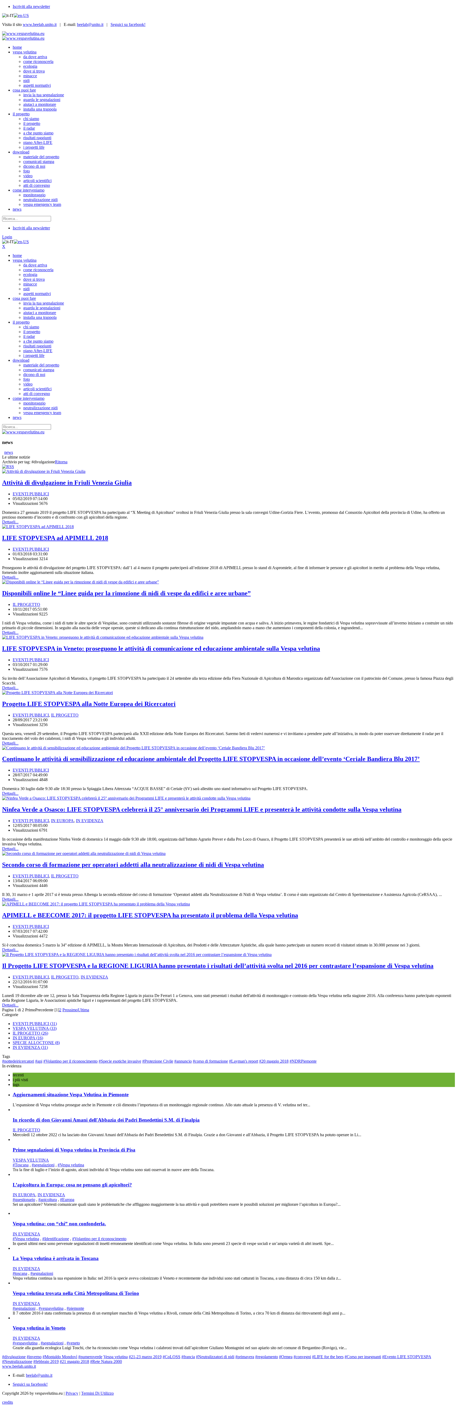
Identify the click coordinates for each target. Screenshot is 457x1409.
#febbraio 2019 (46, 1361)
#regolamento (266, 1356)
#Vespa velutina (71, 1165)
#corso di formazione (210, 1061)
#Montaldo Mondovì (60, 1356)
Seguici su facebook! (128, 24)
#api (38, 1061)
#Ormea (286, 1356)
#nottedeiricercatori (18, 1061)
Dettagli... (10, 522)
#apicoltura (47, 1199)
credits (7, 1402)
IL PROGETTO (26, 604)
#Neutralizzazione (17, 1361)
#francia (188, 1356)
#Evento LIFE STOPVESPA (406, 1356)
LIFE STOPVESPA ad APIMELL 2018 (55, 537)
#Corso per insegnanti (363, 1356)
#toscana (20, 1273)
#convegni (302, 1356)
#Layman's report (243, 1061)
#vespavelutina (51, 1308)
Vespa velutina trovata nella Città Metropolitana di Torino (76, 1293)
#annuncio (183, 1061)
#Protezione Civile (157, 1061)
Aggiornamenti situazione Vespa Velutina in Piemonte (71, 1094)
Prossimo (70, 1010)
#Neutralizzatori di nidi (215, 1356)
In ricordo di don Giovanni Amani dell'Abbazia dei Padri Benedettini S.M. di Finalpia (106, 1120)
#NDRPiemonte (303, 1061)
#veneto (73, 1343)
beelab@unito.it (90, 24)
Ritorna (61, 462)
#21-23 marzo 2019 (145, 1356)
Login (7, 237)
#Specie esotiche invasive (120, 1061)
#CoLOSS (171, 1356)
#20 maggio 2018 (274, 1061)
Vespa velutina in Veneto (39, 1328)
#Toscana (21, 1165)
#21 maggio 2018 (74, 1361)
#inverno (34, 1356)
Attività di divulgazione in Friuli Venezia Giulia (67, 482)
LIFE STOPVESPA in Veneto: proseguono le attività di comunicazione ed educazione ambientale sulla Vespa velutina (161, 648)
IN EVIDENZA (89, 820)
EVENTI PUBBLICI (31, 494)
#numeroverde (90, 1356)
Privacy (72, 1393)
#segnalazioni (43, 1165)
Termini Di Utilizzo (97, 1393)
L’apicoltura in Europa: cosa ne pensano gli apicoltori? (72, 1185)
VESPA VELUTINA (35, 1028)
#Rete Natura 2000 (106, 1361)
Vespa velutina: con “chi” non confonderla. (59, 1223)
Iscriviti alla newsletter (31, 6)
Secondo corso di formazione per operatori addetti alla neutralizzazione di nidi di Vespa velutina (133, 864)
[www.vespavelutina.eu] (23, 33)
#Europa (67, 1199)
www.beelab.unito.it (40, 24)
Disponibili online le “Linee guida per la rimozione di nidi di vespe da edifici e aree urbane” (126, 593)
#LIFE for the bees (328, 1356)
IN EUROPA (62, 820)
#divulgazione (14, 1356)
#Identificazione (55, 1238)
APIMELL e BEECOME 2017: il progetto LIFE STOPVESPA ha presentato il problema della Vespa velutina (150, 915)
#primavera (244, 1356)
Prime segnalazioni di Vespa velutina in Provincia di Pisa (74, 1150)
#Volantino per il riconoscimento (70, 1061)
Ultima (83, 1010)
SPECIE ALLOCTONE (36, 1042)
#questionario (24, 1199)
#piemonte (75, 1308)
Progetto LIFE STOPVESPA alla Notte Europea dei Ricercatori (89, 703)
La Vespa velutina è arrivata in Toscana (56, 1258)
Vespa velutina (115, 1356)
